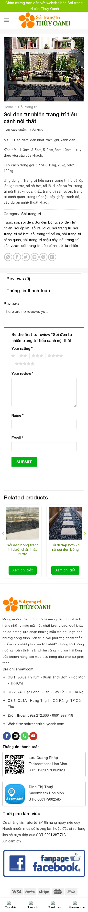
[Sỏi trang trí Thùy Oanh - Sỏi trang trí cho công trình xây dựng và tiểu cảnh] (44, 20)
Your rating (22, 348)
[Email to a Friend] (35, 257)
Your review (22, 373)
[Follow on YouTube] (33, 736)
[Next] (84, 543)
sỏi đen (27, 222)
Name (17, 415)
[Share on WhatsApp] (8, 257)
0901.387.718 (55, 835)
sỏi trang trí (61, 228)
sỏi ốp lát (22, 228)
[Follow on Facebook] (7, 736)
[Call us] (25, 736)
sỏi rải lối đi (41, 228)
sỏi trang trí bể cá (45, 234)
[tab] (44, 279)
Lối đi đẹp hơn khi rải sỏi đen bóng (65, 547)
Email (17, 438)
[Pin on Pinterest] (43, 257)
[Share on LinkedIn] (52, 257)
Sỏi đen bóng (46, 222)
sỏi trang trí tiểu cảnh (39, 246)
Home (8, 107)
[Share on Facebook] (17, 257)
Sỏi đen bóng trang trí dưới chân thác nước (23, 549)
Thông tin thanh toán (28, 290)
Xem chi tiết (22, 570)
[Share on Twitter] (26, 257)
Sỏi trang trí (27, 107)
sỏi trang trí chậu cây (40, 240)
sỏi (16, 222)
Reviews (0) (18, 278)
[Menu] (7, 20)
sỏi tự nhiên (68, 246)
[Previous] (3, 543)
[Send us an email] (16, 736)
